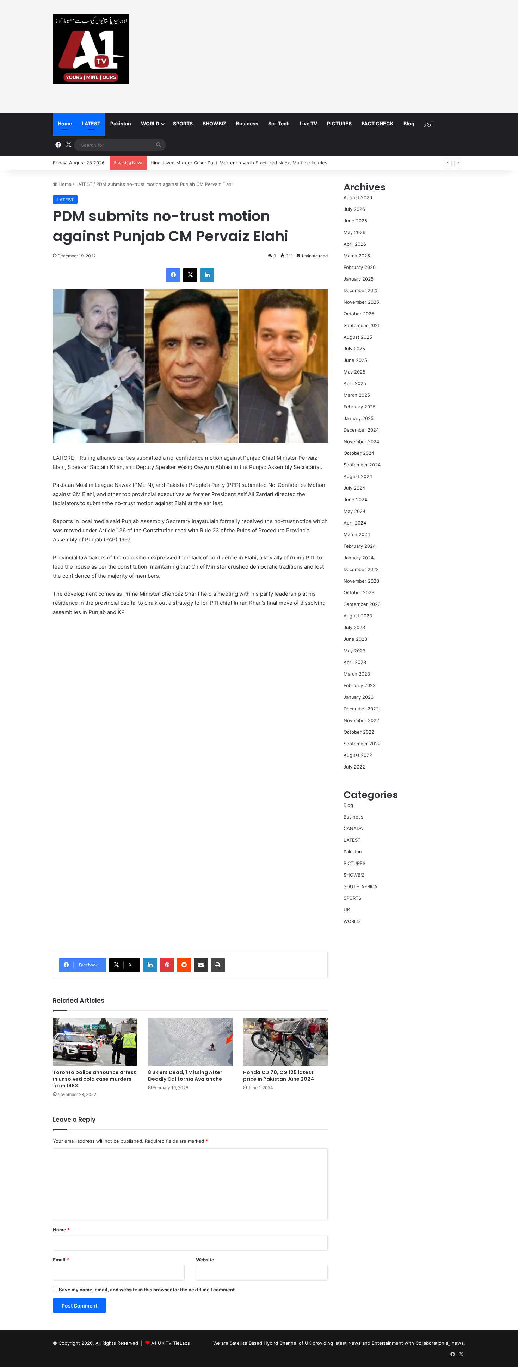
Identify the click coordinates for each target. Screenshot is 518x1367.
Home (65, 123)
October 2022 (359, 732)
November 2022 (361, 720)
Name (61, 1230)
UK (347, 910)
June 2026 (355, 221)
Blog (408, 123)
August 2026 (358, 197)
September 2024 (362, 465)
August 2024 (358, 476)
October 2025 (359, 313)
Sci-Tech (279, 123)
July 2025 (354, 348)
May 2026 (354, 232)
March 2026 (357, 255)
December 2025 (361, 290)
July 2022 (354, 767)
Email (61, 1259)
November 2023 (361, 581)
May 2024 (354, 511)
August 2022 (358, 755)
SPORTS (183, 123)
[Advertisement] (329, 56)
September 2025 (362, 325)
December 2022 (361, 708)
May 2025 (354, 372)
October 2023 (359, 592)
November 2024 (361, 441)
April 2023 (355, 662)
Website (205, 1259)
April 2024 (355, 523)
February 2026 (360, 267)
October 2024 (359, 453)
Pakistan (120, 123)
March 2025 (357, 395)
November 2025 (361, 302)
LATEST (91, 123)
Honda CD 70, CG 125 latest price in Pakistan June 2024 (278, 1076)
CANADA (353, 828)
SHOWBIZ (214, 123)
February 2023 (360, 685)
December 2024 (361, 430)
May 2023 (354, 650)
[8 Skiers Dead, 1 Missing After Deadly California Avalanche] (190, 1042)
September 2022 (362, 743)
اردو (428, 123)
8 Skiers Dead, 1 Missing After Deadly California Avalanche (185, 1076)
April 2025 (355, 383)
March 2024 (357, 534)
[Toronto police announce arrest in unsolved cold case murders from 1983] (95, 1042)
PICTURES (339, 123)
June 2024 (355, 499)
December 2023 (361, 569)
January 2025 (359, 418)
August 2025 (358, 337)
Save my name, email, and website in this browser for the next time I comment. (147, 1289)
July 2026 (354, 209)
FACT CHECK (378, 123)
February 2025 (360, 406)
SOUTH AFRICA (360, 886)
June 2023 (355, 639)
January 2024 (359, 557)
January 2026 (359, 279)
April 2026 (355, 244)
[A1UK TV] (91, 49)
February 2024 (360, 546)
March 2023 (357, 674)
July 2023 (354, 627)
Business (247, 123)
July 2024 (354, 488)
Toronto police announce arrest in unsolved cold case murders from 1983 (94, 1079)
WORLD (150, 123)
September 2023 (362, 604)
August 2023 (358, 616)
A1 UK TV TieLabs (170, 1343)
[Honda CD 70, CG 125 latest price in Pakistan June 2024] (285, 1042)
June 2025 (355, 360)
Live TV (308, 123)
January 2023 (359, 697)
